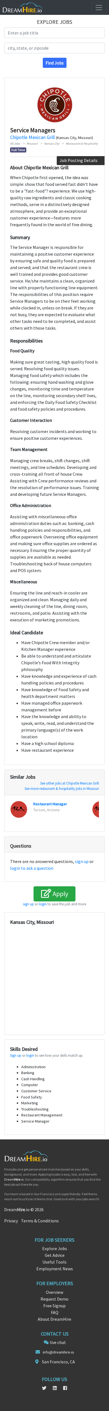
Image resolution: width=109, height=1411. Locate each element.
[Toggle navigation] (99, 7)
